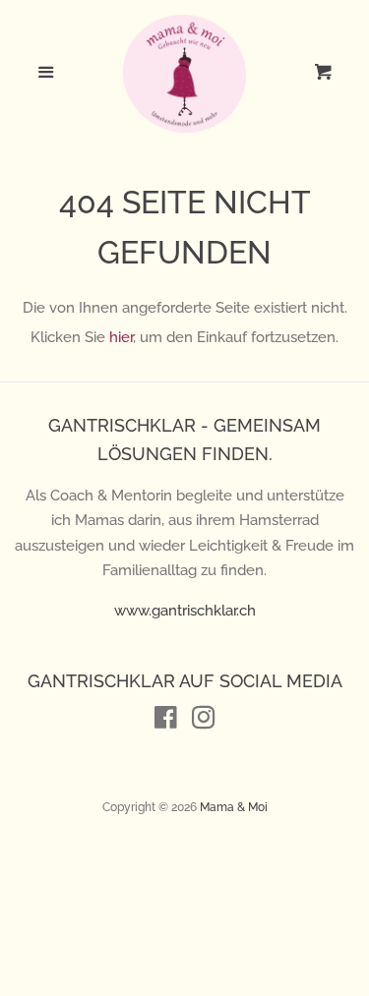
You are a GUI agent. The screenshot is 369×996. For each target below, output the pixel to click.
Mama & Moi (234, 807)
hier (121, 337)
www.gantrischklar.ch (185, 610)
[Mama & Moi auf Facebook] (166, 722)
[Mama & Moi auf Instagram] (203, 722)
